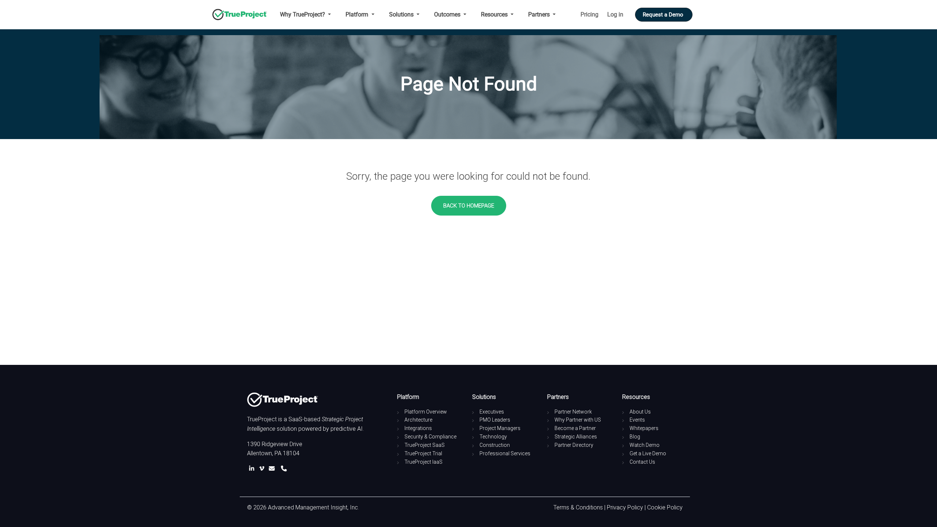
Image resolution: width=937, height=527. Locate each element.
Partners (539, 14)
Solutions (402, 14)
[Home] (242, 14)
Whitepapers (644, 428)
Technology (493, 437)
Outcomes (448, 14)
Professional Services (504, 453)
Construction (494, 445)
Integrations (418, 428)
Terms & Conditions (578, 507)
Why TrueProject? (303, 14)
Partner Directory (574, 445)
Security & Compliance (430, 437)
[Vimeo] (263, 468)
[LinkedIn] (253, 468)
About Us (640, 412)
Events (637, 420)
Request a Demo (664, 14)
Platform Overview (425, 412)
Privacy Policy (625, 507)
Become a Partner (575, 428)
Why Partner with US (578, 420)
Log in (615, 14)
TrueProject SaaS (424, 445)
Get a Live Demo (648, 453)
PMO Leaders (494, 420)
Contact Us (642, 462)
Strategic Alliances (576, 437)
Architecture (418, 420)
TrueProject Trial (423, 453)
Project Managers (499, 428)
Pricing (589, 14)
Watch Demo (645, 445)
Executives (491, 412)
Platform (358, 14)
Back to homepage (468, 205)
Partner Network (573, 412)
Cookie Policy (665, 507)
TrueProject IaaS (423, 462)
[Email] (273, 468)
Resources (495, 14)
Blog (635, 437)
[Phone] (283, 468)
